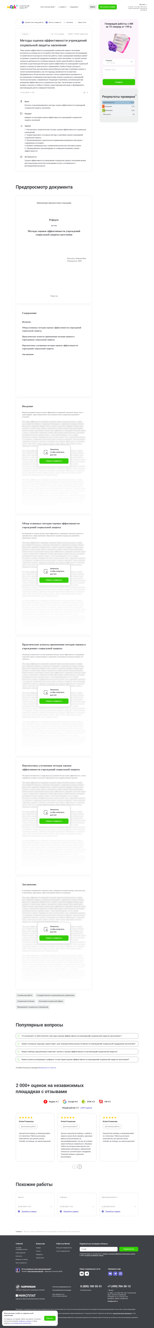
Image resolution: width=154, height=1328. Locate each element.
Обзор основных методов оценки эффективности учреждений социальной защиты (51, 329)
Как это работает (21, 1263)
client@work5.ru (113, 1301)
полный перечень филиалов (122, 1313)
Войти (92, 7)
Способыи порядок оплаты (22, 1248)
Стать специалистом (63, 1251)
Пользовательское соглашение (61, 1290)
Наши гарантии (20, 1253)
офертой (105, 1254)
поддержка (74, 7)
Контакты (19, 1256)
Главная (18, 1231)
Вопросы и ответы (22, 1259)
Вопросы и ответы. (47, 1068)
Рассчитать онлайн (107, 7)
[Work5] (12, 7)
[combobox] (119, 61)
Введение (26, 322)
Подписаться (129, 1249)
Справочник (40, 1258)
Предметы (39, 1254)
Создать (119, 82)
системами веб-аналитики (21, 1323)
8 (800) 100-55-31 (91, 1286)
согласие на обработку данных (94, 1255)
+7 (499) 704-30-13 (119, 1286)
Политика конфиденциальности (61, 1287)
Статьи (38, 1251)
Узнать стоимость (54, 461)
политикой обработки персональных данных (121, 1254)
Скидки (38, 1248)
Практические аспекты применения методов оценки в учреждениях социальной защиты (48, 338)
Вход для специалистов (64, 1248)
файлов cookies (25, 1321)
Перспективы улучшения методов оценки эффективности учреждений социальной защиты (50, 347)
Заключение (28, 354)
